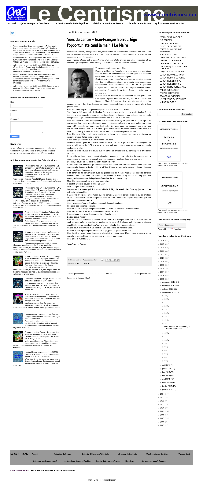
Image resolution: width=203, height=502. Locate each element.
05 (166, 350)
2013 (162, 397)
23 (166, 309)
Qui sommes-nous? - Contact (170, 23)
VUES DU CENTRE (82, 263)
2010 (162, 408)
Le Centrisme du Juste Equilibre (71, 23)
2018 (162, 268)
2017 (162, 272)
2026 (162, 241)
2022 (162, 255)
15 (166, 320)
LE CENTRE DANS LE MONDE (172, 78)
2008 (162, 415)
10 (166, 343)
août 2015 (166, 365)
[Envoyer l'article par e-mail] (102, 260)
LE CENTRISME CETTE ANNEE (173, 87)
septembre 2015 (169, 292)
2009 (162, 411)
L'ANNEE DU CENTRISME (170, 61)
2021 (162, 258)
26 (166, 306)
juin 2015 (166, 372)
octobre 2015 (167, 289)
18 (166, 316)
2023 (162, 251)
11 (166, 340)
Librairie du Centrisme (139, 23)
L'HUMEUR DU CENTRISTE (171, 64)
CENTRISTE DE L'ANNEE (170, 43)
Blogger (112, 480)
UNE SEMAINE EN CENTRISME (173, 99)
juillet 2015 (167, 369)
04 (166, 354)
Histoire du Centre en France (108, 23)
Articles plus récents (76, 274)
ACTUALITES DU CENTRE (171, 37)
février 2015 (167, 386)
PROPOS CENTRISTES (169, 93)
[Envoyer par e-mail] (106, 260)
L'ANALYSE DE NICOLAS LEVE (173, 58)
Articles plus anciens (142, 274)
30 (166, 296)
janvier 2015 (167, 390)
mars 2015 (166, 383)
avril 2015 (166, 379)
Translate (177, 229)
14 (166, 323)
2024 (162, 248)
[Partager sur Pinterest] (118, 260)
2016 (162, 275)
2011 (162, 404)
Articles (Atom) (84, 278)
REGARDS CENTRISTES (170, 96)
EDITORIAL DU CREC (169, 54)
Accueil (12, 23)
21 (166, 313)
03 (166, 357)
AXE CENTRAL (166, 40)
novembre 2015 (169, 285)
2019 (162, 265)
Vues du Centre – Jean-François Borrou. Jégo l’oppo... (177, 327)
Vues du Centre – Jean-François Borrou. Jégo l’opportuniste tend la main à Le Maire (102, 42)
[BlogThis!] (109, 260)
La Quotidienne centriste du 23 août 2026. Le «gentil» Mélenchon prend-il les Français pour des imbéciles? (42, 316)
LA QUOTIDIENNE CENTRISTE (172, 72)
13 (166, 333)
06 (166, 347)
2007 (162, 418)
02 (166, 361)
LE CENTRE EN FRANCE (170, 84)
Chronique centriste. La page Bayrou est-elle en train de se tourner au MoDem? (43, 280)
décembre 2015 (169, 282)
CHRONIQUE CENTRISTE (170, 46)
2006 (162, 422)
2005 (162, 425)
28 (166, 299)
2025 (162, 244)
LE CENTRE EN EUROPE (170, 81)
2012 (162, 401)
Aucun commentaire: (90, 260)
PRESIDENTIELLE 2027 (170, 90)
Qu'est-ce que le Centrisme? (35, 23)
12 (166, 336)
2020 (162, 262)
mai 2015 (166, 376)
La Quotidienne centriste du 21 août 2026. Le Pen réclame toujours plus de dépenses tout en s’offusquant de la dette (42, 354)
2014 (162, 394)
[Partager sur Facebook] (115, 260)
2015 (162, 279)
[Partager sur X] (112, 260)
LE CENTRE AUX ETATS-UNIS (172, 75)
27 (166, 302)
